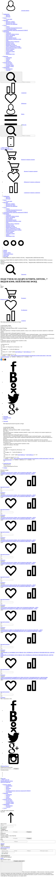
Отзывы (5, 419)
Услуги (5, 25)
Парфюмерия (6, 14)
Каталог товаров (7, 784)
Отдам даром (9, 19)
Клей (7, 40)
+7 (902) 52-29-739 (5, 147)
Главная (5, 250)
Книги (4, 17)
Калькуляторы (9, 36)
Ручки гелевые (9, 50)
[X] (5, 359)
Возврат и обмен (10, 66)
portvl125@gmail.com (5, 782)
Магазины (5, 20)
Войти (22, 114)
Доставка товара (10, 65)
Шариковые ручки (10, 54)
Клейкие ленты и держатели (12, 41)
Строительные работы (11, 29)
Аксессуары (6, 255)
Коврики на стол (10, 42)
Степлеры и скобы (10, 51)
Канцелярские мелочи (11, 37)
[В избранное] (11, 485)
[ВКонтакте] (1, 359)
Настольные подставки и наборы (13, 47)
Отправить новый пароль (19, 861)
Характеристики (7, 417)
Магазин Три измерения (11, 24)
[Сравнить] (31, 485)
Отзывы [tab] (5, 467)
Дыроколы (8, 32)
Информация (6, 67)
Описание (5, 416)
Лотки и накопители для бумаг (13, 46)
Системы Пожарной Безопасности (14, 27)
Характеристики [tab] (7, 463)
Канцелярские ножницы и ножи (13, 39)
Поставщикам (9, 68)
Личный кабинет (25, 10)
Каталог (5, 251)
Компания (5, 56)
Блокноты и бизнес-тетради (12, 34)
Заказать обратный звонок (7, 148)
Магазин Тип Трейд (10, 22)
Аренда (7, 26)
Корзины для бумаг (10, 44)
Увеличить (23, 274)
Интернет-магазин (7, 62)
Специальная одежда (8, 254)
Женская (8, 15)
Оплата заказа (9, 63)
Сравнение (23, 92)
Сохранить (3, 829)
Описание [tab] (5, 421)
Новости (8, 58)
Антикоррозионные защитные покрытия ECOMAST (15, 30)
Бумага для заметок (10, 35)
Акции (7, 60)
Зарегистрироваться (5, 847)
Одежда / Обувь (7, 252)
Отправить (16, 768)
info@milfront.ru (18, 351)
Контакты (8, 61)
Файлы (7, 52)
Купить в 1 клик (4, 299)
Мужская (8, 16)
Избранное (23, 103)
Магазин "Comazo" (10, 21)
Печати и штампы (10, 49)
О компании (9, 57)
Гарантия (8, 70)
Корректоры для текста (11, 45)
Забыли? (3, 843)
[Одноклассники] (3, 359)
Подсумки (5, 256)
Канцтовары (6, 31)
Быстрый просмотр (5, 487)
